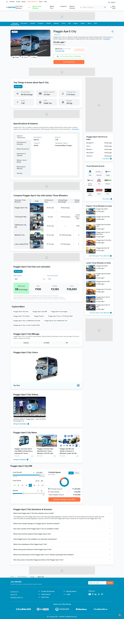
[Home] (11, 7)
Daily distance (17, 275)
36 (26, 485)
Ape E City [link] (41, 576)
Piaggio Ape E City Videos (21, 316)
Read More (106, 39)
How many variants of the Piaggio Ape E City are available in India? (36, 529)
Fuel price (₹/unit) (52, 275)
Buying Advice (71, 591)
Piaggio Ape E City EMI (40, 311)
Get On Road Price (69, 62)
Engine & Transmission (21, 136)
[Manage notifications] (119, 615)
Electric (19, 271)
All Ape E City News (19, 459)
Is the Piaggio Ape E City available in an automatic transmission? (35, 539)
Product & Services (47, 591)
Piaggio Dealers (39, 316)
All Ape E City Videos (20, 424)
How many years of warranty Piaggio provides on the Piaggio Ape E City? (38, 560)
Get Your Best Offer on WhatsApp (70, 56)
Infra (45, 1)
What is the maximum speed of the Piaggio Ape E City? (32, 534)
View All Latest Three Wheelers (100, 313)
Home (12, 576)
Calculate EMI (59, 51)
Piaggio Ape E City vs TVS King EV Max (60, 316)
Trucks (18, 1)
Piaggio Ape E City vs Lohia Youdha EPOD (26, 325)
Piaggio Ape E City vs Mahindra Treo (55, 320)
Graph (71, 473)
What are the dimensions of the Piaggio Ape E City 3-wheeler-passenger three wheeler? (43, 555)
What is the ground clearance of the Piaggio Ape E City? (32, 549)
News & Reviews (72, 7)
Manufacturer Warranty (21, 167)
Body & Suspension (23, 149)
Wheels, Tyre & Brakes (21, 161)
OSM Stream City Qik (20, 226)
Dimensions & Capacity (21, 154)
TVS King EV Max (21, 217)
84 (42, 485)
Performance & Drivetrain (21, 143)
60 (34, 485)
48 (30, 485)
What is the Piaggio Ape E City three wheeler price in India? (33, 513)
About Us (13, 595)
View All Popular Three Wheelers (99, 256)
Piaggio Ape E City (21, 208)
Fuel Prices (45, 597)
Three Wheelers (32, 1)
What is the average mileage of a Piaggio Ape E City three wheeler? (36, 523)
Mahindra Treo (20, 235)
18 (18, 485)
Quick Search (45, 594)
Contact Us (14, 592)
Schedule (77, 473)
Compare (63, 6)
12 (14, 485)
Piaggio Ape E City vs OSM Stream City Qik (26, 320)
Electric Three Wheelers (36, 7)
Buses (24, 1)
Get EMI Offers (79, 50)
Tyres (40, 1)
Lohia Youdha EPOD (21, 244)
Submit (110, 583)
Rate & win (57, 34)
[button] (112, 31)
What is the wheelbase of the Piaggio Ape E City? (30, 544)
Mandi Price (52, 7)
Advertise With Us (16, 597)
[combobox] (114, 2)
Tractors (12, 1)
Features (19, 173)
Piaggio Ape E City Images (59, 311)
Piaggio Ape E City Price (21, 311)
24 (22, 485)
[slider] (40, 475)
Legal (68, 594)
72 (38, 485)
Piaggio (32, 576)
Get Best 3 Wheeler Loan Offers (64, 499)
